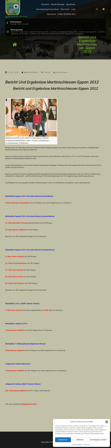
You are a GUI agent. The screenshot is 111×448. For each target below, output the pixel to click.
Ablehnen (79, 440)
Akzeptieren (63, 440)
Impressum (86, 444)
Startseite (45, 4)
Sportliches (70, 4)
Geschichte (65, 9)
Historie (47, 72)
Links (73, 9)
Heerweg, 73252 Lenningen (19, 24)
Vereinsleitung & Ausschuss (47, 9)
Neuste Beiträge (58, 4)
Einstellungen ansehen (98, 440)
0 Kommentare (62, 72)
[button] (107, 422)
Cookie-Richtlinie (77, 444)
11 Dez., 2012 (13, 72)
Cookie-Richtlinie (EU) (66, 14)
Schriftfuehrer (32, 72)
